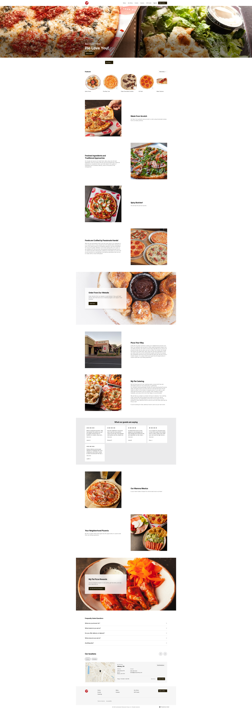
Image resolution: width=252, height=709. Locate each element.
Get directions (160, 665)
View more (89, 436)
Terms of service (101, 701)
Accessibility (109, 701)
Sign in (155, 3)
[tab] (88, 659)
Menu (124, 3)
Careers (142, 3)
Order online (161, 679)
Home (99, 690)
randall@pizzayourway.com (136, 672)
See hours (153, 678)
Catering (100, 694)
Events (136, 3)
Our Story (130, 3)
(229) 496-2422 (133, 671)
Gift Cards (148, 3)
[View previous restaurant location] (161, 654)
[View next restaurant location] (165, 654)
